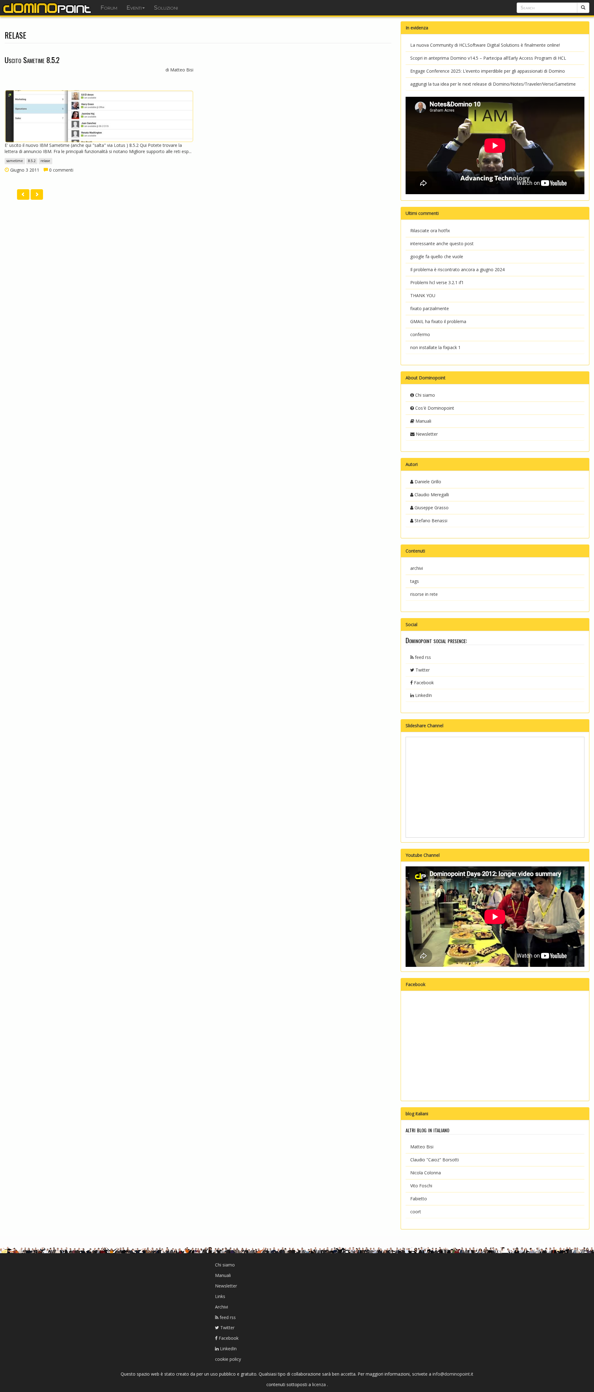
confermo (420, 334)
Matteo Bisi (421, 1147)
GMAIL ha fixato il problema (438, 321)
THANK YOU (422, 295)
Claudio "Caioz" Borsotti (434, 1160)
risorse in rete (424, 594)
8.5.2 (32, 161)
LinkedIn (423, 695)
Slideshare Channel (424, 725)
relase (45, 161)
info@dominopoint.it (453, 1374)
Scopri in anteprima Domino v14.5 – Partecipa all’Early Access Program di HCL (488, 58)
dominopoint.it (48, 7)
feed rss (422, 657)
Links (220, 1296)
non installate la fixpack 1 (435, 347)
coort (415, 1212)
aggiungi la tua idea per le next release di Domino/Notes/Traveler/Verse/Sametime (493, 84)
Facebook (423, 682)
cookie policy (228, 1359)
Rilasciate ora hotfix (430, 230)
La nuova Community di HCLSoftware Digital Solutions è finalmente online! (485, 45)
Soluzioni (166, 7)
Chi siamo (424, 395)
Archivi (221, 1307)
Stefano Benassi (430, 520)
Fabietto (418, 1199)
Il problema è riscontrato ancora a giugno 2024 (457, 269)
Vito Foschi (421, 1186)
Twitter (422, 670)
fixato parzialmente (429, 308)
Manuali (422, 421)
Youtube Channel (423, 855)
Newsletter (426, 434)
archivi (416, 568)
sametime (14, 161)
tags (414, 581)
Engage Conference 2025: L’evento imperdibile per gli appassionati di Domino (487, 71)
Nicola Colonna (425, 1173)
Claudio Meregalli (431, 494)
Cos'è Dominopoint (434, 408)
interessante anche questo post (442, 243)
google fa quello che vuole (436, 256)
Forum (109, 7)
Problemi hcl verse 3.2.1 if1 (437, 282)
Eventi (134, 7)
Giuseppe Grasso (431, 507)
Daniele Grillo (427, 482)
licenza (319, 1384)
